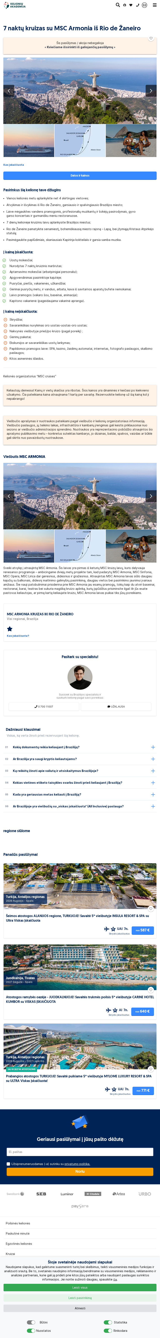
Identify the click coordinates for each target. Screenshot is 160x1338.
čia (115, 1279)
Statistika (120, 1322)
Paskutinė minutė (18, 1233)
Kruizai (10, 1254)
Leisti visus (80, 1287)
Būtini (44, 1322)
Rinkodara (120, 1330)
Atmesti (80, 1308)
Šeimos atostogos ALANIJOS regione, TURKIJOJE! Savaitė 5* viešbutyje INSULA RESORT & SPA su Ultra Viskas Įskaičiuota (77, 918)
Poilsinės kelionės (18, 1223)
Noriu (80, 1172)
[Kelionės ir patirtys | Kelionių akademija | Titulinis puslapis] (18, 5)
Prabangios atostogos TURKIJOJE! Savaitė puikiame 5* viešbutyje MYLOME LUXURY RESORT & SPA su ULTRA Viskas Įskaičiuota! (79, 1079)
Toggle (31, 1322)
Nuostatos (43, 1330)
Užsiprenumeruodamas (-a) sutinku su (50, 1164)
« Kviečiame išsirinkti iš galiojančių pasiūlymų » (80, 47)
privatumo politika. (77, 1164)
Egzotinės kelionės (19, 1243)
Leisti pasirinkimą (80, 1298)
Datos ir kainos (80, 175)
